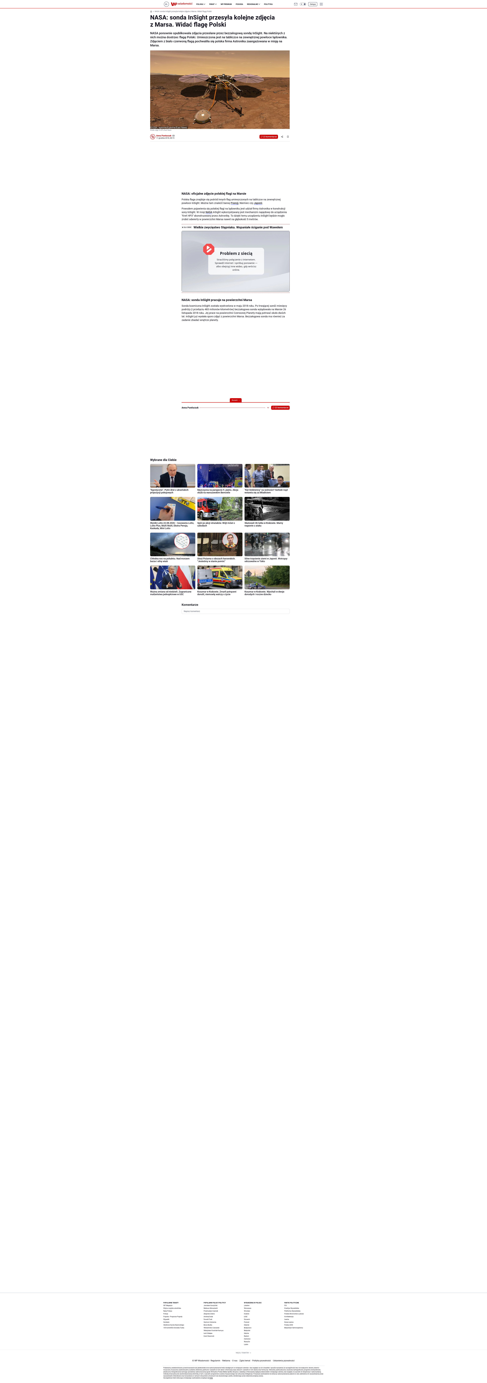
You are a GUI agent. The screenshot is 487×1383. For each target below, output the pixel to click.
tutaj (211, 1378)
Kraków (246, 1314)
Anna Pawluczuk (163, 135)
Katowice (247, 1339)
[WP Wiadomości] (183, 4)
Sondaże (166, 1322)
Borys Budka (208, 1325)
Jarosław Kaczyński (210, 1305)
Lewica (286, 1319)
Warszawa (247, 1308)
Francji (234, 203)
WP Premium (226, 4)
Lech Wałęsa (208, 1333)
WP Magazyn (167, 1305)
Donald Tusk (208, 1319)
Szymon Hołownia (210, 1322)
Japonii (258, 203)
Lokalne (246, 1305)
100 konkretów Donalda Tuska (173, 1328)
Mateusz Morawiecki (211, 1308)
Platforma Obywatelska (292, 1311)
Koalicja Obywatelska (291, 1308)
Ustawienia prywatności (283, 1360)
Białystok (247, 1330)
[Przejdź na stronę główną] (166, 6)
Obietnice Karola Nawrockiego (173, 1325)
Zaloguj (313, 4)
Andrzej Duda (208, 1316)
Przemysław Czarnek (211, 1311)
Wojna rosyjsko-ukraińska (172, 1308)
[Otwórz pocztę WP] (296, 4)
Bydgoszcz (247, 1328)
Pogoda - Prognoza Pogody (172, 1316)
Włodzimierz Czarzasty (211, 1328)
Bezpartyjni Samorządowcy (293, 1328)
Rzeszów (247, 1342)
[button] (303, 4)
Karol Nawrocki (209, 1336)
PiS (285, 1305)
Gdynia (246, 1333)
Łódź (245, 1316)
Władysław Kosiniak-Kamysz (213, 1330)
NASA (209, 212)
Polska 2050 (288, 1325)
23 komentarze (270, 136)
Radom (246, 1336)
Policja (165, 1314)
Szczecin (247, 1319)
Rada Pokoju (167, 1311)
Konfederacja (288, 1316)
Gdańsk (246, 1325)
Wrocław (247, 1311)
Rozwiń (235, 400)
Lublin (246, 1344)
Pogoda (239, 4)
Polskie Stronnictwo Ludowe (294, 1314)
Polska (199, 4)
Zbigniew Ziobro (209, 1314)
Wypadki (166, 1319)
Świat (212, 4)
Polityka (268, 4)
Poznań (246, 1322)
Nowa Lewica (288, 1322)
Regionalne (252, 4)
